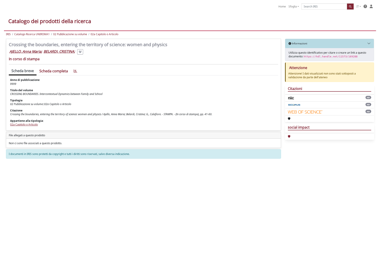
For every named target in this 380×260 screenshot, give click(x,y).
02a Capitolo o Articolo (104, 34)
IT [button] (357, 6)
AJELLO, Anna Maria (25, 51)
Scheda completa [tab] (53, 71)
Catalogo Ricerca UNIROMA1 (32, 34)
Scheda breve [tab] (22, 70)
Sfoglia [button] (293, 6)
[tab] (75, 71)
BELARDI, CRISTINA (59, 51)
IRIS (8, 34)
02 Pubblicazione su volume (70, 34)
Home (282, 6)
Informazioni (299, 43)
